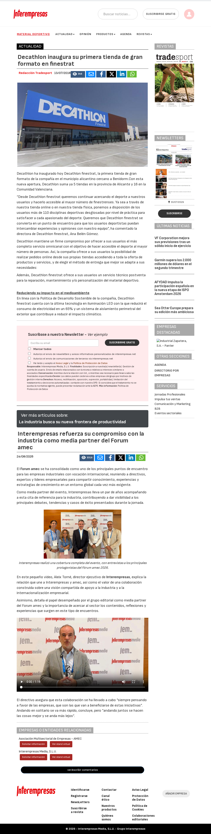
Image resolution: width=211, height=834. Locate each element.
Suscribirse (174, 213)
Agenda (126, 34)
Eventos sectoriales (168, 413)
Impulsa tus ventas (167, 399)
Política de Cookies (139, 808)
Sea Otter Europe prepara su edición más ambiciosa (174, 310)
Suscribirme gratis (122, 342)
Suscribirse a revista (79, 810)
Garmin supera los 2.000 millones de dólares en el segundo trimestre (173, 264)
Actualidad (64, 34)
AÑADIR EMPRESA (176, 793)
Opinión (85, 34)
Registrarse (79, 796)
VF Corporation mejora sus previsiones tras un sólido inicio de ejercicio (173, 242)
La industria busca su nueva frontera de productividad (72, 422)
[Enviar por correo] (90, 74)
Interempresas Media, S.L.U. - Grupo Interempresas (111, 828)
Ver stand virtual (61, 744)
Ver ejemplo (97, 334)
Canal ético (106, 798)
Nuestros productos (109, 808)
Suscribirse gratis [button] (161, 14)
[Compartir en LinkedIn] (121, 74)
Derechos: (48, 379)
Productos (104, 34)
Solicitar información (33, 744)
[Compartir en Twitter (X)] (111, 74)
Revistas (143, 34)
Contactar (109, 790)
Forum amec (30, 469)
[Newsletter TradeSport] (174, 171)
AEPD (95, 386)
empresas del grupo (106, 376)
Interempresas (118, 577)
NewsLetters (80, 802)
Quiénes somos (107, 817)
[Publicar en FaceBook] (101, 74)
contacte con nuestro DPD (83, 382)
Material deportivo (33, 34)
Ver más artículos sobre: (44, 415)
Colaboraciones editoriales (143, 817)
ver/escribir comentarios (82, 770)
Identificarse (80, 790)
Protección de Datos (140, 798)
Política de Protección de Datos (90, 363)
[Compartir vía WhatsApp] (132, 74)
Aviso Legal (62, 363)
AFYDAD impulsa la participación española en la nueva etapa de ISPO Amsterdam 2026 (174, 288)
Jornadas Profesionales (170, 395)
